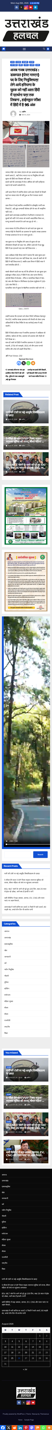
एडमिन (24, 112)
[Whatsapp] (28, 363)
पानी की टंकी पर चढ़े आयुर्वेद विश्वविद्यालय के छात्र (25, 414)
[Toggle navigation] (24, 49)
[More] (33, 363)
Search (40, 854)
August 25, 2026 (15, 1077)
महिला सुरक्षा (8, 1001)
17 (5, 1353)
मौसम (6, 1008)
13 (26, 1347)
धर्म (5, 963)
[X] (24, 363)
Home (20, 1420)
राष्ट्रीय (37, 65)
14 (33, 1347)
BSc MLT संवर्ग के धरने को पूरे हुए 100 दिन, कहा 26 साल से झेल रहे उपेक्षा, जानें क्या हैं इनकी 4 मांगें (25, 467)
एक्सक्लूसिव (25, 62)
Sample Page (29, 1420)
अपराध (12, 62)
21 (33, 1353)
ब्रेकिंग (20, 65)
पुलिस (6, 982)
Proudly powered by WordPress (14, 1414)
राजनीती (32, 65)
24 (5, 1358)
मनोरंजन (26, 65)
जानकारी (31, 62)
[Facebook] (19, 363)
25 (12, 1358)
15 (40, 1347)
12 (19, 1347)
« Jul (25, 1369)
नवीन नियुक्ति (14, 65)
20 (26, 1353)
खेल (5, 950)
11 (12, 1347)
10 (5, 1347)
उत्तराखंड (18, 62)
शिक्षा (6, 1033)
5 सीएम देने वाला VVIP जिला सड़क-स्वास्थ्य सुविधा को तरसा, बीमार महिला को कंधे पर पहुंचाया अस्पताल (25, 441)
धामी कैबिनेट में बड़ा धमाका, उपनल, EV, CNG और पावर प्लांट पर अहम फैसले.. (25, 1153)
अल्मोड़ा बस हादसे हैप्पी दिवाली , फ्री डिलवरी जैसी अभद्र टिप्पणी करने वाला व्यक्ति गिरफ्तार (37, 373)
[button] (44, 49)
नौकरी (6, 976)
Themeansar (44, 1414)
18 (12, 1353)
